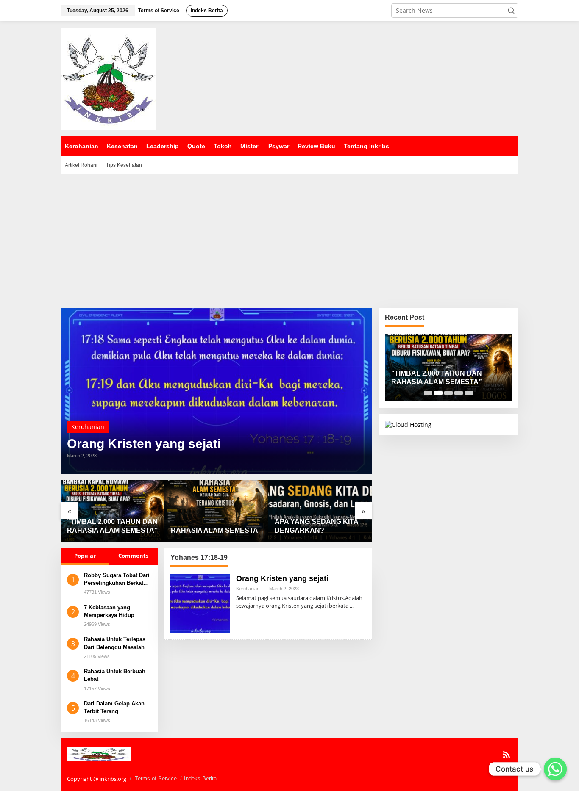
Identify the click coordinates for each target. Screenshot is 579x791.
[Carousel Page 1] (428, 393)
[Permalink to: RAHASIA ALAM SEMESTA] (216, 511)
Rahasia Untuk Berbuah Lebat (114, 675)
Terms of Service (156, 778)
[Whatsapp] (555, 769)
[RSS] (506, 754)
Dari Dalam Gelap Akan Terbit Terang (114, 707)
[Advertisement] (289, 238)
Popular (85, 555)
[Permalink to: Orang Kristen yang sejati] (216, 391)
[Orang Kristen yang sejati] (352, 605)
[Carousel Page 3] (448, 393)
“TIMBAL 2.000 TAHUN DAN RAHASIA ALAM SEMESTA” (112, 526)
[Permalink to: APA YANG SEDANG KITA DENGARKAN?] (320, 511)
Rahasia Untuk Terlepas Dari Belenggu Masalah (114, 643)
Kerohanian (87, 427)
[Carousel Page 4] (458, 393)
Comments (133, 555)
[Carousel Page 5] (469, 393)
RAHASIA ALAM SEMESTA (214, 530)
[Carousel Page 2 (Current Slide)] (438, 393)
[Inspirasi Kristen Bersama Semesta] (108, 78)
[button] (511, 10)
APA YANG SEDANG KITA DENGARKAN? (316, 526)
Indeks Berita (200, 778)
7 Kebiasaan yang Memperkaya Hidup (109, 611)
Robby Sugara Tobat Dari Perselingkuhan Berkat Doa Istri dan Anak (117, 579)
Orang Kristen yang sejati (144, 444)
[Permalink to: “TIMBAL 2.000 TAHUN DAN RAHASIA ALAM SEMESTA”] (112, 511)
